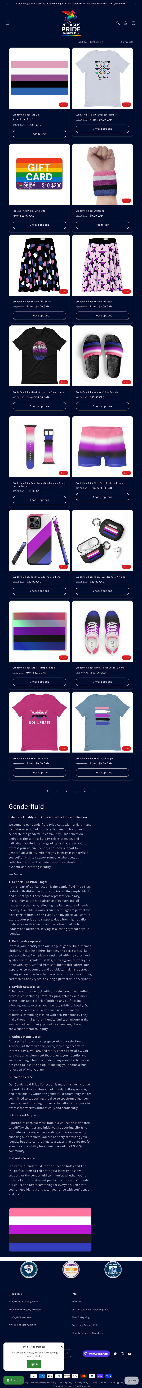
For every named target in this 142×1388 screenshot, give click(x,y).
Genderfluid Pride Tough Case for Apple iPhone (36, 577)
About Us (77, 1301)
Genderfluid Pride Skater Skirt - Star (94, 301)
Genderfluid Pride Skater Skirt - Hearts (32, 301)
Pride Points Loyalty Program (25, 1309)
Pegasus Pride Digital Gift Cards (29, 210)
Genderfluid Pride (59, 817)
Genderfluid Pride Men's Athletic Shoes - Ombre (100, 667)
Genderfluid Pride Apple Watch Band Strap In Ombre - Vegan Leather (39, 485)
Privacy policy (81, 1382)
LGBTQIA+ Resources (20, 1317)
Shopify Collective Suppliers (87, 1333)
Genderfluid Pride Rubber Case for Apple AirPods (100, 577)
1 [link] (47, 791)
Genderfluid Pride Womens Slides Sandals (97, 392)
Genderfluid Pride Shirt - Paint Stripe (94, 758)
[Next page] (94, 791)
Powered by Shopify (47, 1382)
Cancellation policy (84, 1386)
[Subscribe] (67, 1353)
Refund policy (66, 1382)
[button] (7, 23)
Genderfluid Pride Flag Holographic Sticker (34, 667)
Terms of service (99, 1382)
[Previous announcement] (7, 4)
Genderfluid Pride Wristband (90, 210)
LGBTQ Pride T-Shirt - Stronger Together (96, 114)
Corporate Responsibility (86, 1325)
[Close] (61, 1347)
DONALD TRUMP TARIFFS (22, 1325)
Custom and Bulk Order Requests (90, 1309)
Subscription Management (23, 1301)
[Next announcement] (135, 4)
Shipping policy (117, 1382)
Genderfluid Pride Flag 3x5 (26, 114)
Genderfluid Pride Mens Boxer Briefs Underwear (100, 483)
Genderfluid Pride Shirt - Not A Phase (31, 758)
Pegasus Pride (31, 1382)
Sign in (34, 1364)
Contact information (62, 1386)
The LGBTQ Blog (81, 1317)
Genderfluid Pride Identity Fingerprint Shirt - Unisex (39, 392)
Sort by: (82, 41)
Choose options (102, 128)
